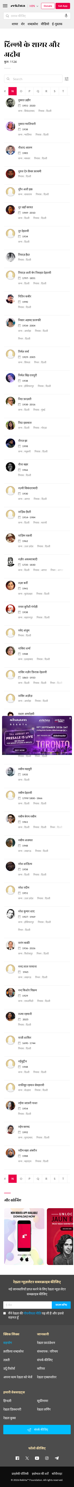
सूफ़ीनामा (42, 1400)
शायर (15, 24)
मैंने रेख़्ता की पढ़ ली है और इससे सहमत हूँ (36, 1315)
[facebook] (17, 1458)
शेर (23, 24)
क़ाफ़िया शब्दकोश (13, 1351)
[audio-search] (66, 15)
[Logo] (18, 6)
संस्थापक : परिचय (47, 1351)
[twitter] (27, 1458)
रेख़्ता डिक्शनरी (12, 1409)
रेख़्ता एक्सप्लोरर (47, 1377)
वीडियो (45, 24)
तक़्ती (6, 1359)
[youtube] (37, 1458)
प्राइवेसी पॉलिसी (20, 1473)
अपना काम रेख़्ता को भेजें (17, 1377)
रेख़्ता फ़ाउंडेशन (46, 1342)
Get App (62, 5)
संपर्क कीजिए (45, 1359)
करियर (41, 1368)
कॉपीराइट (57, 1473)
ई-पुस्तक (57, 24)
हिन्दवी (7, 1400)
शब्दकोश (33, 24)
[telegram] (56, 1458)
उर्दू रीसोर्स (9, 1368)
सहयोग (7, 1342)
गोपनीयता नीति (32, 1313)
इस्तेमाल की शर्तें (40, 1473)
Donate (48, 5)
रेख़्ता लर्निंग (44, 1409)
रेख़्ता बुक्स (9, 1418)
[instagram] (47, 1458)
